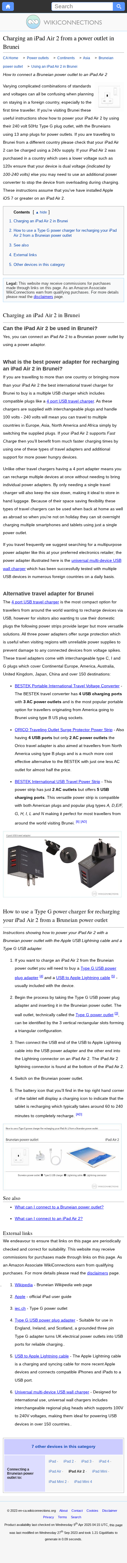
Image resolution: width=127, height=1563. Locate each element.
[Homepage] (8, 6)
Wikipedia (24, 1285)
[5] (113, 976)
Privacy (48, 1517)
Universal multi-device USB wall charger (52, 1392)
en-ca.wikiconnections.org (37, 1510)
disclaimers (43, 296)
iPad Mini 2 (58, 1482)
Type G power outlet (94, 1015)
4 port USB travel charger (70, 401)
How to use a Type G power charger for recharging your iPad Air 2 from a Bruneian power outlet (65, 233)
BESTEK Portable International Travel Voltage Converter (67, 686)
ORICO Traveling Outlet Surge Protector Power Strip (64, 730)
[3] (116, 1013)
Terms (62, 1517)
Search (76, 1517)
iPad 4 (104, 1461)
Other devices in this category (39, 264)
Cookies (92, 1510)
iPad (52, 1461)
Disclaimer (109, 1510)
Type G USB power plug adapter (45, 1320)
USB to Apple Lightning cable (83, 978)
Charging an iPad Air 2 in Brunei (41, 221)
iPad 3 (86, 1461)
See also (21, 245)
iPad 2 (69, 1461)
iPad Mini (99, 1471)
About (63, 1510)
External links (25, 255)
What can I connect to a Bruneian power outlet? (59, 1207)
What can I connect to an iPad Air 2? (49, 1218)
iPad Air (55, 1471)
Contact (77, 1510)
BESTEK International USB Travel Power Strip (57, 781)
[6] (77, 821)
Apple (20, 1297)
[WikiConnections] (63, 21)
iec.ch (20, 1309)
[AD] (84, 821)
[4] (41, 976)
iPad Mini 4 (83, 1482)
